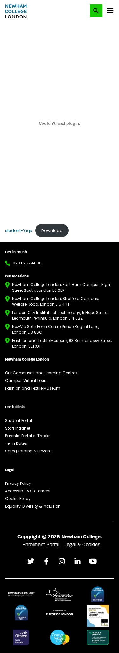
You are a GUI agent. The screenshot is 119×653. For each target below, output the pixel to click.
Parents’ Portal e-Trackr (27, 435)
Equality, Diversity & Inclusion (33, 506)
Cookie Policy (17, 498)
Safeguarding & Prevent (28, 451)
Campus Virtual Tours (26, 380)
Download (52, 230)
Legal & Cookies (82, 545)
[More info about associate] (21, 594)
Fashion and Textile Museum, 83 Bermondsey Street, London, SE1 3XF (62, 343)
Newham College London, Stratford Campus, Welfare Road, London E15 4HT (55, 301)
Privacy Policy (18, 483)
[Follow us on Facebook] (31, 561)
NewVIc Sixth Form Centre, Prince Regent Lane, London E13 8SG (55, 329)
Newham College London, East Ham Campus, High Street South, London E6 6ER (61, 287)
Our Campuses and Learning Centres (41, 373)
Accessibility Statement (27, 491)
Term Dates (16, 443)
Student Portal (18, 420)
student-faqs (18, 230)
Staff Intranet (17, 428)
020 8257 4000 (27, 263)
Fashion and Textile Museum (32, 388)
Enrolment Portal (41, 545)
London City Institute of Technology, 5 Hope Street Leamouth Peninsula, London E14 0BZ (59, 315)
